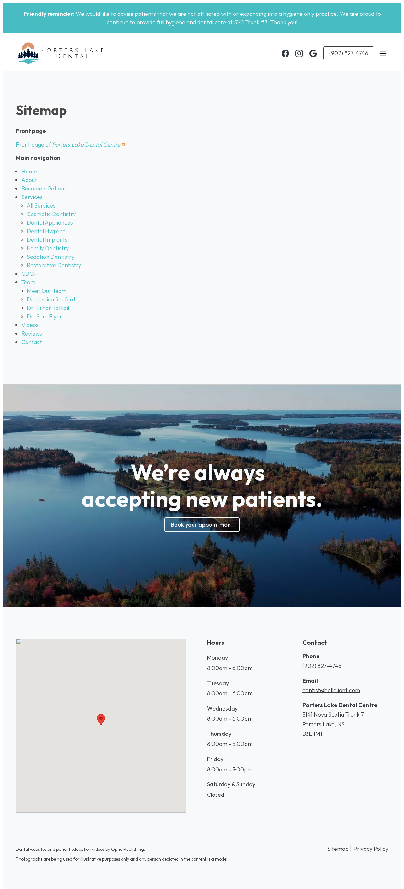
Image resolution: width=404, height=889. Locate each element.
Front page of (68, 144)
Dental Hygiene (46, 231)
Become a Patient (43, 188)
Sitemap (338, 848)
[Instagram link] (299, 53)
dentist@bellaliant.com (331, 690)
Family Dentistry (48, 248)
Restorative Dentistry (54, 265)
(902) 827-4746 (348, 53)
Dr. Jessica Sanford (51, 299)
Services (32, 197)
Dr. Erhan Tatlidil (48, 307)
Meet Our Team (47, 290)
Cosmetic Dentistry (51, 214)
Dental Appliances (50, 222)
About (29, 180)
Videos (30, 325)
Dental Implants (47, 239)
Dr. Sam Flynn (45, 316)
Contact (31, 342)
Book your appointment (202, 524)
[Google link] (313, 53)
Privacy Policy (371, 848)
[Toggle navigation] (382, 53)
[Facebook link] (285, 53)
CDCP (29, 273)
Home (29, 171)
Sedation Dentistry (50, 256)
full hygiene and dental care (191, 22)
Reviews (31, 333)
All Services (41, 205)
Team (28, 282)
